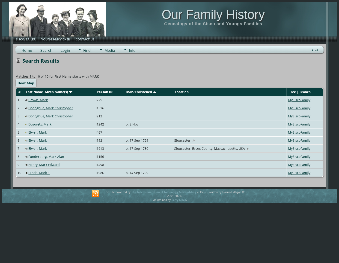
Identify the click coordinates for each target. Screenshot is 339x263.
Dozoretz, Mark (39, 124)
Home (26, 50)
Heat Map (26, 83)
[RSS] (95, 193)
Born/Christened (139, 92)
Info (132, 50)
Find (87, 50)
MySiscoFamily (299, 100)
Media (109, 50)
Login (65, 50)
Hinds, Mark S (39, 173)
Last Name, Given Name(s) (47, 92)
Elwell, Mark (37, 132)
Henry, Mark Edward (44, 164)
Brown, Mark (38, 100)
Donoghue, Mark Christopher (50, 108)
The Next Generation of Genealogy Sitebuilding (163, 192)
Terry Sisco (178, 200)
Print (315, 50)
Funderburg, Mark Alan (46, 156)
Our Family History (213, 14)
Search (46, 50)
